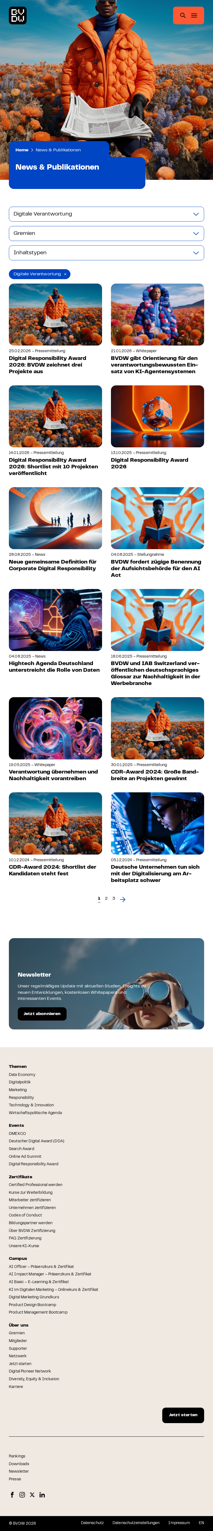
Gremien (17, 1333)
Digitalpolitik (20, 1082)
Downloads (19, 1464)
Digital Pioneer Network (30, 1371)
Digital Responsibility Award (34, 1164)
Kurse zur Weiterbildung (30, 1193)
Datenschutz (92, 1523)
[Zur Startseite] (18, 15)
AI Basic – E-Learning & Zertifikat (39, 1282)
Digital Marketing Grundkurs (34, 1297)
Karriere (16, 1387)
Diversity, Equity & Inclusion (34, 1379)
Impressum (179, 1523)
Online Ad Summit (25, 1157)
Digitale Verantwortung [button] (37, 274)
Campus (18, 1259)
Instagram (22, 1494)
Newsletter (19, 1471)
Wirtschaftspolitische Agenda (35, 1113)
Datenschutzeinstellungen (136, 1523)
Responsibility (21, 1098)
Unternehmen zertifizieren (32, 1208)
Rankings (17, 1456)
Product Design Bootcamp (32, 1305)
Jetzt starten (20, 1364)
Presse (15, 1479)
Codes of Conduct (25, 1215)
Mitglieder (18, 1341)
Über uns (19, 1325)
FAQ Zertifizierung (25, 1238)
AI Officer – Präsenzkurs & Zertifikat (41, 1267)
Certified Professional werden (35, 1185)
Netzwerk (18, 1356)
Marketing (18, 1090)
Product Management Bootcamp (38, 1312)
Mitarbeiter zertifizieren (30, 1200)
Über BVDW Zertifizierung (32, 1231)
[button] (106, 898)
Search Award (21, 1149)
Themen (18, 1067)
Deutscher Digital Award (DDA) (36, 1141)
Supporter (18, 1349)
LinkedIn (42, 1494)
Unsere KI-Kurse (24, 1246)
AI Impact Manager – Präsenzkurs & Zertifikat (50, 1274)
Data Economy (22, 1075)
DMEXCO (17, 1134)
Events (16, 1126)
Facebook (12, 1494)
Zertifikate (20, 1177)
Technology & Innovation (31, 1105)
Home (22, 150)
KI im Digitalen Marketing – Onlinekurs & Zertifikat (53, 1290)
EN (201, 1523)
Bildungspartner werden (30, 1223)
